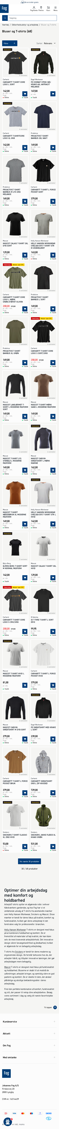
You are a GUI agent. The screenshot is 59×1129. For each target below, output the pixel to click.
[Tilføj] (24, 93)
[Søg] (5, 18)
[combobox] (32, 18)
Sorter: (40, 43)
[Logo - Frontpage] (15, 8)
